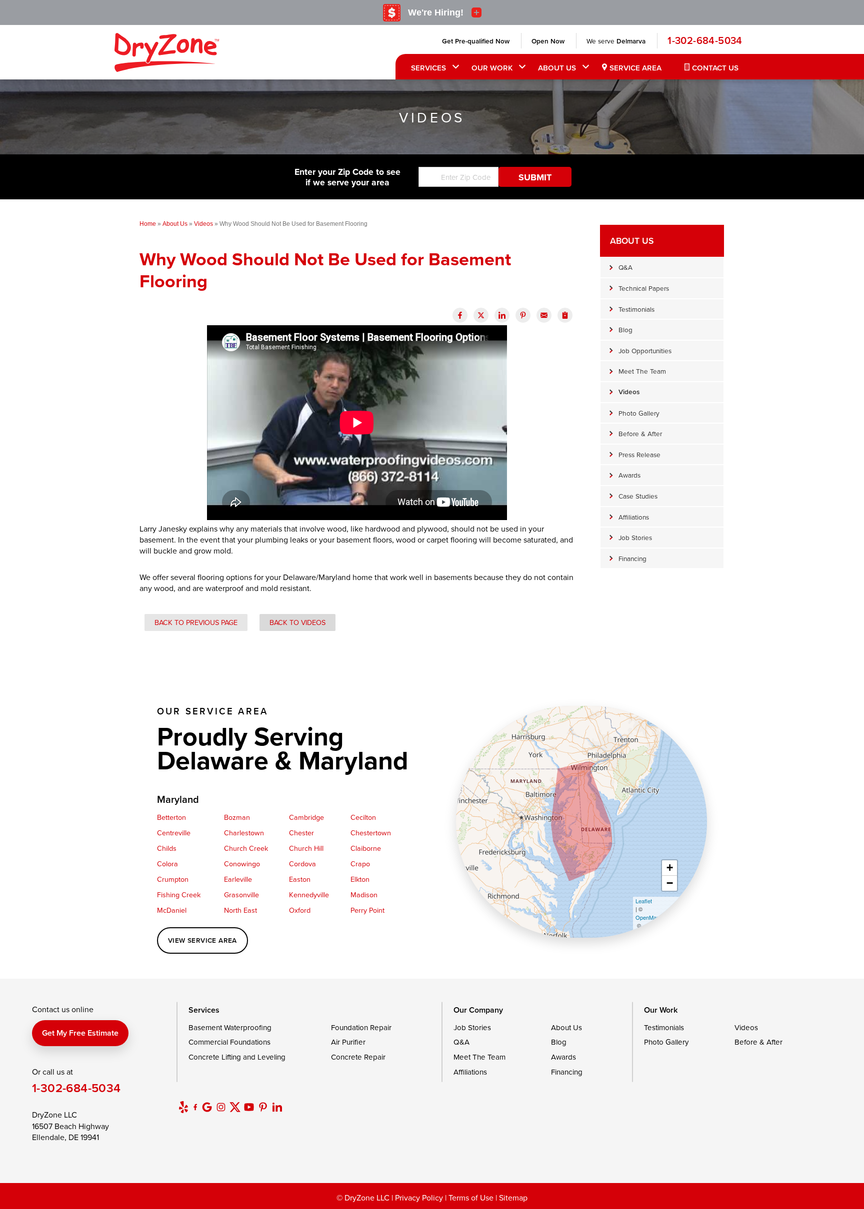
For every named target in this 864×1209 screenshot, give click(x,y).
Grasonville (241, 894)
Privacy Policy (419, 1197)
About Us (557, 67)
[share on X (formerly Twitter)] (481, 315)
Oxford (299, 910)
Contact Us (715, 67)
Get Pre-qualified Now (476, 41)
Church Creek (246, 848)
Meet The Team (642, 371)
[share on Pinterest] (523, 315)
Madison (364, 894)
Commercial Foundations (229, 1042)
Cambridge (306, 817)
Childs (166, 848)
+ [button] (669, 867)
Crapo (360, 863)
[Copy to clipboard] (565, 315)
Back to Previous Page (196, 622)
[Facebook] (195, 1107)
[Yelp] (184, 1107)
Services (428, 67)
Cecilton (363, 817)
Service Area (636, 67)
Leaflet (644, 901)
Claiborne (365, 848)
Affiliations (633, 517)
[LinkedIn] (277, 1107)
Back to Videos (298, 622)
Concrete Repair (358, 1057)
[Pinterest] (263, 1107)
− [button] (669, 883)
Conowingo (242, 863)
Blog (625, 329)
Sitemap (513, 1197)
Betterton (171, 817)
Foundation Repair (361, 1027)
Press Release (639, 454)
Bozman (237, 817)
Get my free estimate (80, 1033)
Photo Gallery (639, 413)
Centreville (173, 832)
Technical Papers (643, 288)
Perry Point (367, 910)
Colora (167, 863)
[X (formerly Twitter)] (235, 1107)
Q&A (625, 267)
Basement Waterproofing (230, 1027)
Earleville (238, 879)
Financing (632, 558)
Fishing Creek (178, 894)
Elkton (360, 879)
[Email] (544, 315)
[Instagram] (221, 1107)
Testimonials (636, 309)
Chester (301, 832)
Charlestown (244, 832)
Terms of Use (471, 1197)
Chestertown (370, 832)
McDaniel (171, 910)
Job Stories (635, 537)
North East (240, 910)
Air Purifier (348, 1042)
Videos (629, 392)
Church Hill (306, 848)
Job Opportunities (645, 350)
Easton (299, 879)
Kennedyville (309, 894)
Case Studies (638, 496)
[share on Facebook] (460, 315)
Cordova (302, 863)
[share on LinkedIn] (502, 315)
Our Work (492, 67)
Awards (629, 475)
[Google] (207, 1107)
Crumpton (172, 879)
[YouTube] (249, 1107)
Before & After (640, 433)
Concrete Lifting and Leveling (237, 1057)
